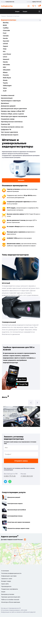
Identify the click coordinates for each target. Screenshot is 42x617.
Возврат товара (6, 581)
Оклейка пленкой (7, 95)
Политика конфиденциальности (11, 573)
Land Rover (7, 54)
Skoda (5, 80)
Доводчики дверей (8, 106)
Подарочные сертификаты (9, 589)
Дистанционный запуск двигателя (14, 108)
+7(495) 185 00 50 (9, 1)
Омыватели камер (7, 119)
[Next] (37, 402)
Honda (5, 38)
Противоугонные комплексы (12, 122)
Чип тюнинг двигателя (9, 132)
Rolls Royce (7, 78)
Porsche (6, 75)
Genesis (5, 36)
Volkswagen (7, 85)
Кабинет (28, 6)
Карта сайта (5, 584)
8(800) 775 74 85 (36, 1)
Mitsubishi (6, 70)
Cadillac (6, 28)
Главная (3, 16)
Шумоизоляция (7, 98)
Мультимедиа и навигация (11, 101)
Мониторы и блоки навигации (10, 602)
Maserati (6, 59)
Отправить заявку (21, 461)
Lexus (5, 57)
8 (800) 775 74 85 (10, 476)
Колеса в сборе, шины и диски (12, 114)
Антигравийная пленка (14, 516)
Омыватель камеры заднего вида (18, 528)
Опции (17, 11)
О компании (5, 570)
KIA (4, 51)
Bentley (5, 22)
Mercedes (6, 64)
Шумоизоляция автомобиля (16, 509)
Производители (6, 586)
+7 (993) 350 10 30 (27, 476)
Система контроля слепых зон (12, 127)
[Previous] (31, 402)
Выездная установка (7, 594)
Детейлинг (5, 103)
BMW (5, 25)
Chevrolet (6, 30)
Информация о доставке (9, 576)
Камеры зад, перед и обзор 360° (13, 111)
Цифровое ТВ (6, 129)
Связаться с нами (6, 578)
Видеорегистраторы (8, 20)
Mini (4, 67)
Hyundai (6, 41)
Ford (4, 33)
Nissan (5, 72)
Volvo (5, 88)
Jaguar (5, 46)
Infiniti (5, 43)
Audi (4, 91)
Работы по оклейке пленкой (10, 599)
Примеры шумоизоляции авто (10, 597)
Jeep (4, 49)
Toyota (5, 83)
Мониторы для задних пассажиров (14, 116)
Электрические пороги (9, 135)
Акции (3, 591)
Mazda (5, 62)
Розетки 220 (5, 124)
